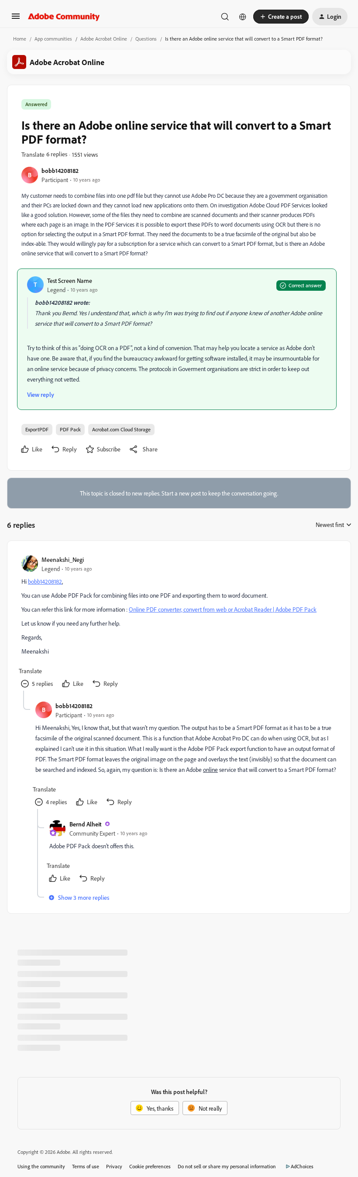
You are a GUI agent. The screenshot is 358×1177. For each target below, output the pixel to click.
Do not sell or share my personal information (227, 1166)
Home (19, 38)
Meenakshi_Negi (62, 559)
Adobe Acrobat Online (103, 38)
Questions (146, 38)
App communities (53, 38)
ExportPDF (36, 429)
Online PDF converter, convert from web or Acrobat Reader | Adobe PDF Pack (223, 609)
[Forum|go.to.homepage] (64, 17)
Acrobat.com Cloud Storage (121, 429)
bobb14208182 (60, 170)
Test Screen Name (69, 280)
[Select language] (243, 17)
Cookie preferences (150, 1166)
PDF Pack (70, 429)
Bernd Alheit (85, 824)
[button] (15, 19)
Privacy (114, 1166)
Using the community (41, 1166)
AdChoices (302, 1166)
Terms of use (85, 1166)
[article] (178, 623)
